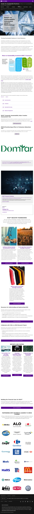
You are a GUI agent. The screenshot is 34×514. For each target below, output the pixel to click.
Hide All (7, 96)
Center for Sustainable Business (10, 4)
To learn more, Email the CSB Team (17, 340)
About (8, 8)
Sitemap (6, 501)
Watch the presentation (17, 407)
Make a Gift (3, 498)
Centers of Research (21, 8)
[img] (6, 349)
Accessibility (10, 501)
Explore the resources (17, 321)
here (31, 121)
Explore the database (5, 201)
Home (1, 8)
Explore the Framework (9, 263)
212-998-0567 (4, 212)
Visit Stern (13, 495)
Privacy (2, 501)
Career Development (19, 6)
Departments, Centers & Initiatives (14, 8)
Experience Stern (5, 8)
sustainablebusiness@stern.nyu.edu (8, 210)
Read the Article (5, 375)
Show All (2, 96)
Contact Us (9, 495)
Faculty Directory (3, 495)
